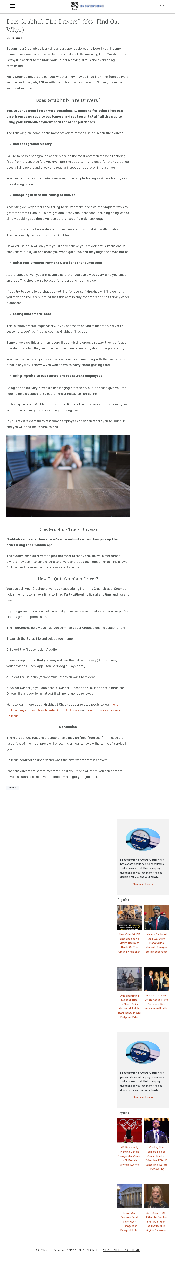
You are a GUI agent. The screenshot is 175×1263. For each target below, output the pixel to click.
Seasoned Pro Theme (121, 1250)
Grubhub (12, 787)
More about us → (143, 884)
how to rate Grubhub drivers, (58, 710)
